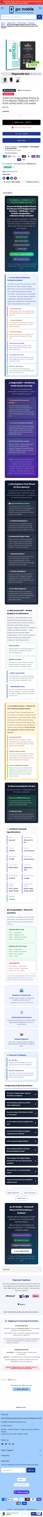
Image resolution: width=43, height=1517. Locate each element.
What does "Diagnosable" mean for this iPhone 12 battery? (21, 1094)
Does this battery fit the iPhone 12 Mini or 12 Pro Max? (21, 1113)
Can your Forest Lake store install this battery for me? (21, 1181)
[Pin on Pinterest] (15, 178)
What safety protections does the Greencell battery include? (21, 1150)
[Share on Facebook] (4, 178)
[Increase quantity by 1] (19, 115)
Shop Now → (27, 3)
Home (3, 23)
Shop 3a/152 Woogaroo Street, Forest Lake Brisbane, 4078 (21, 1418)
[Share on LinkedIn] (11, 178)
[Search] (39, 17)
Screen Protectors (30, 1193)
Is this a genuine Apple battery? (21, 1141)
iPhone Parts (22, 23)
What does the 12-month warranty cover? (21, 1171)
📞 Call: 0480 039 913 (21, 1251)
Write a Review (23, 1389)
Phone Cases (21, 1198)
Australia (20, 1485)
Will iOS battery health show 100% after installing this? (21, 1104)
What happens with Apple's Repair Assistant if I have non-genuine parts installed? (21, 1160)
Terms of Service (19, 1509)
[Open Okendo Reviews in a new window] (8, 1380)
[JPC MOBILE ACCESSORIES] (21, 10)
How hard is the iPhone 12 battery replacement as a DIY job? (21, 1132)
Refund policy (31, 1509)
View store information (11, 153)
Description (7, 193)
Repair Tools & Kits (13, 1193)
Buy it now (22, 140)
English (20, 1479)
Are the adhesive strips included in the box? (21, 1123)
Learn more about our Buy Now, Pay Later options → (22, 1312)
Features (6, 1269)
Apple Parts (11, 23)
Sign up (31, 1470)
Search (9, 1509)
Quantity (5, 111)
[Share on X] (7, 178)
